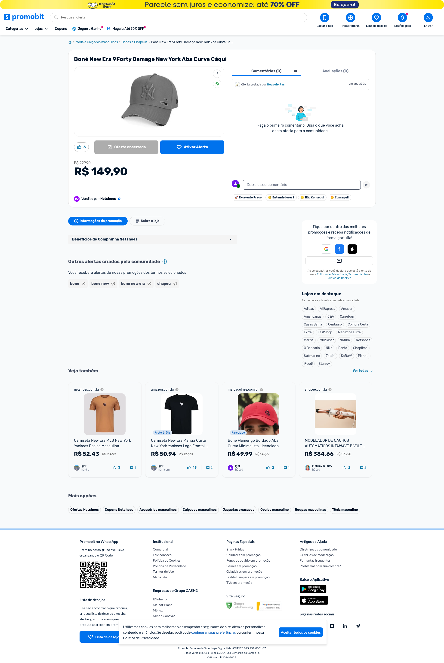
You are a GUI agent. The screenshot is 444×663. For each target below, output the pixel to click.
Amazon (347, 309)
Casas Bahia (313, 324)
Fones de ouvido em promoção (248, 560)
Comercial (160, 549)
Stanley (324, 364)
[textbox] (302, 185)
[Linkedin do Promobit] (345, 626)
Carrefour (347, 317)
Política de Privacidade (332, 274)
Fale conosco (162, 555)
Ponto (342, 348)
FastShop (325, 332)
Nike (329, 348)
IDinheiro (160, 599)
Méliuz (158, 610)
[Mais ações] (217, 74)
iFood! (308, 364)
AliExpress (327, 309)
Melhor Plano (163, 605)
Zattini (330, 356)
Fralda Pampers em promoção (248, 577)
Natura (345, 340)
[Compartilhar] (217, 84)
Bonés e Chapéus (134, 42)
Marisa (309, 340)
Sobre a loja (150, 221)
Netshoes (363, 340)
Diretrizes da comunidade (318, 549)
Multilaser (327, 340)
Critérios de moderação (317, 555)
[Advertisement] (157, 308)
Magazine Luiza (349, 332)
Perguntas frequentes (315, 560)
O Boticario (312, 348)
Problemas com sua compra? (320, 566)
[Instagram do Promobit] (332, 626)
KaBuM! (346, 356)
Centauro (335, 324)
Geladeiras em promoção (244, 571)
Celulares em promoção (243, 555)
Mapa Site (160, 577)
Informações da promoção (101, 221)
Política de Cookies (339, 278)
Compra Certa (358, 324)
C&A (330, 317)
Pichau (363, 356)
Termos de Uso (358, 274)
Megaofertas (276, 84)
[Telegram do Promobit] (358, 626)
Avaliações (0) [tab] (335, 71)
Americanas (312, 317)
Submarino (312, 356)
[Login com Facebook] (339, 249)
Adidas (309, 309)
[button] (323, 249)
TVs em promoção (239, 582)
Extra (308, 332)
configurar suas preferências (213, 632)
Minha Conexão (164, 616)
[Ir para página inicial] (72, 42)
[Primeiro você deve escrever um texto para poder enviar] (366, 185)
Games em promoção (241, 566)
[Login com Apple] (352, 249)
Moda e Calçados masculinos (97, 42)
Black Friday (235, 549)
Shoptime (360, 348)
